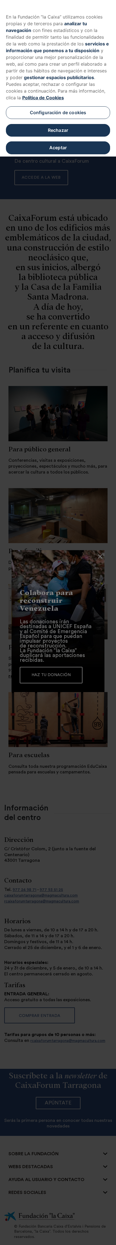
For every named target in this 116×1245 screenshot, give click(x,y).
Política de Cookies (43, 97)
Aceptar (58, 147)
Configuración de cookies (58, 112)
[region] (58, 78)
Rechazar (58, 130)
